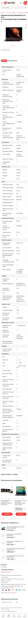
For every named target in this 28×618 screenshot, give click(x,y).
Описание (4, 60)
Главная (3, 12)
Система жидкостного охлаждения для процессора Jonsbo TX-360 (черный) (6, 502)
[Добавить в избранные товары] (12, 490)
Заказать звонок (5, 572)
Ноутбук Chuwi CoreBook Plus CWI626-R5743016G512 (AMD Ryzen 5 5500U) (21, 502)
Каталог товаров (11, 12)
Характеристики (12, 60)
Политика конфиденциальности (9, 611)
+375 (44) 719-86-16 (20, 2)
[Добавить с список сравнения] (12, 487)
